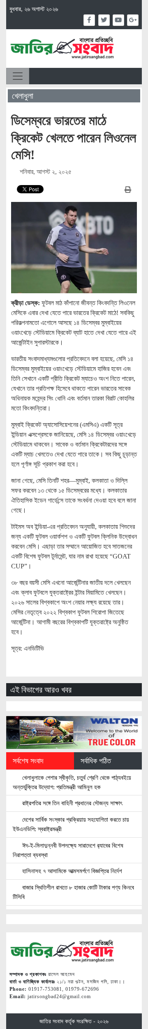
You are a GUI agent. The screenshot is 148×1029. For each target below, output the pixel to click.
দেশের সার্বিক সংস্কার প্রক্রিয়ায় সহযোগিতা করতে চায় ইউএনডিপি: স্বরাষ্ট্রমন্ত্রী (71, 824)
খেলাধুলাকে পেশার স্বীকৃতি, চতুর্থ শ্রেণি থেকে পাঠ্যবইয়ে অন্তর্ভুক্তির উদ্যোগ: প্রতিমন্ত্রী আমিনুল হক (72, 782)
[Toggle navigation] (17, 76)
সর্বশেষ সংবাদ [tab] (28, 761)
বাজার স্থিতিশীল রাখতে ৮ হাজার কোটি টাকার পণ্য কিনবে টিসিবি (73, 892)
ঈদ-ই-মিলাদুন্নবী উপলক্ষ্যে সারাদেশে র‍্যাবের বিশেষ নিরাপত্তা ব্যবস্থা (68, 850)
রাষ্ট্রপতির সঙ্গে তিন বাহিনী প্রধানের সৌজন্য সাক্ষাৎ (71, 803)
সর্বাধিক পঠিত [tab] (96, 761)
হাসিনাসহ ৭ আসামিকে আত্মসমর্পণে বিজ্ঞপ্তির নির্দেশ (71, 870)
